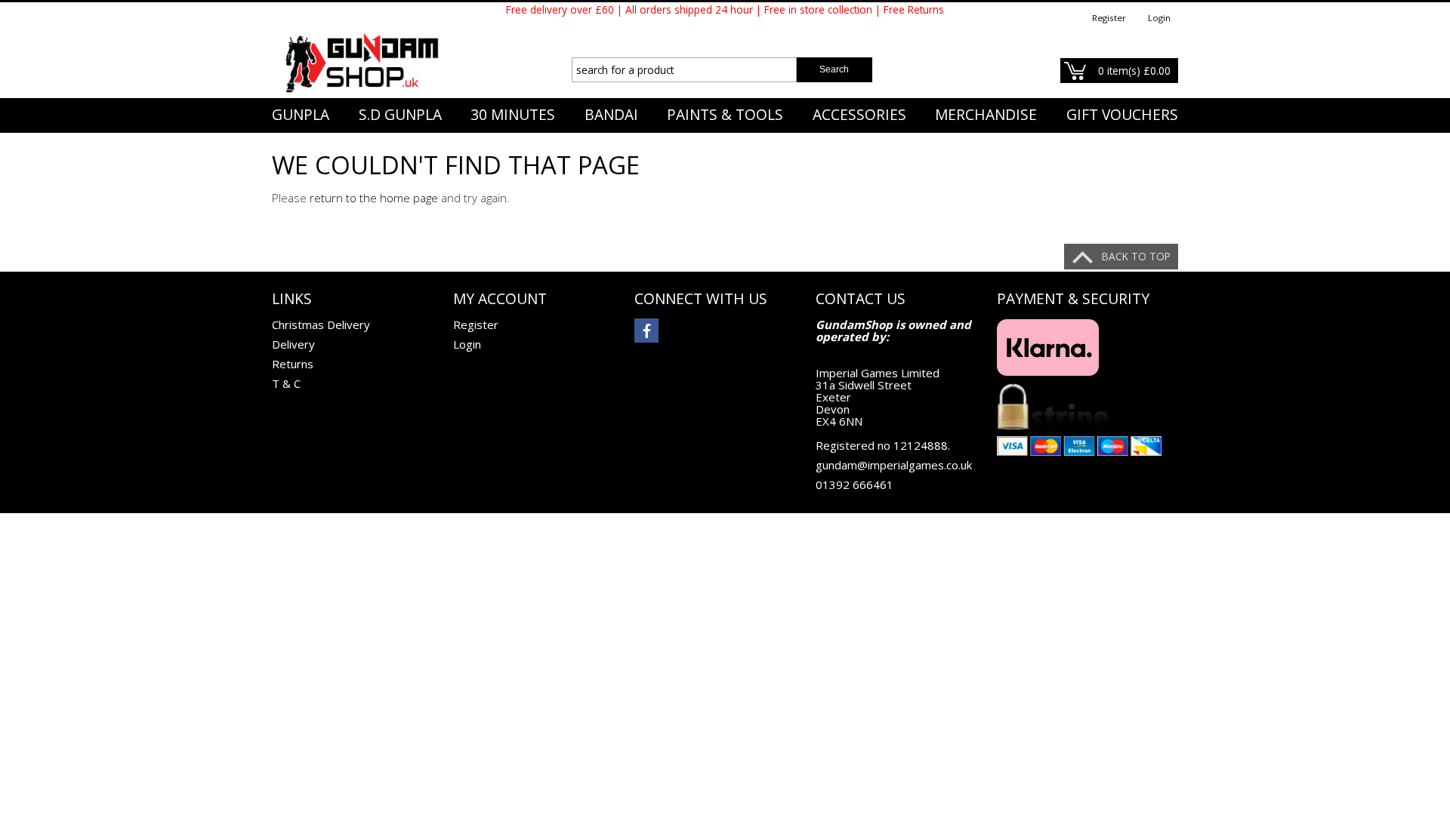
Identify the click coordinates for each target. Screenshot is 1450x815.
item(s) (1134, 70)
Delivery (293, 344)
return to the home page (374, 197)
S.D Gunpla (400, 115)
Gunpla (300, 115)
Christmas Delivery (321, 324)
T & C (286, 383)
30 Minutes (512, 115)
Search (834, 69)
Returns (292, 363)
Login (1159, 17)
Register (1109, 17)
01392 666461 (854, 484)
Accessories (859, 115)
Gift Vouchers (1122, 115)
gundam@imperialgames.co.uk (894, 464)
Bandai (611, 115)
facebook (646, 330)
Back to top (1136, 256)
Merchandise (986, 115)
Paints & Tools (725, 115)
